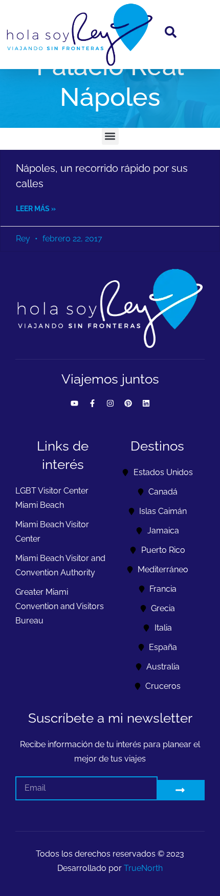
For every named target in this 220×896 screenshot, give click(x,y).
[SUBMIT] (181, 790)
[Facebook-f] (92, 403)
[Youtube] (74, 403)
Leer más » (36, 209)
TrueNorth (143, 868)
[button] (110, 136)
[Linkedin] (145, 403)
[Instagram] (110, 403)
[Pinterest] (128, 403)
